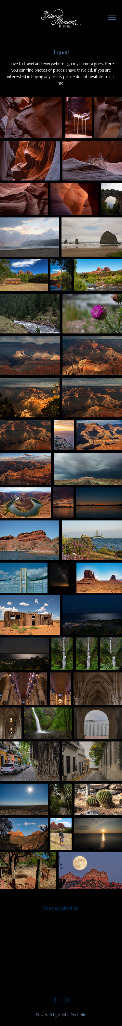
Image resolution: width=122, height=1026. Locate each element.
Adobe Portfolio (72, 1015)
